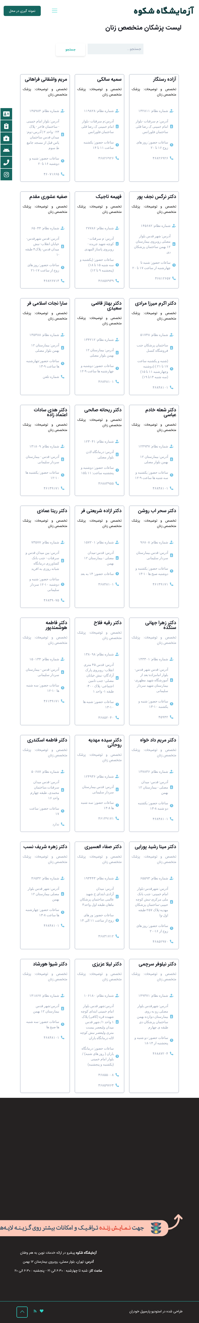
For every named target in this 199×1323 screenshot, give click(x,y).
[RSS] (35, 1311)
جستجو (70, 49)
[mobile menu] (54, 11)
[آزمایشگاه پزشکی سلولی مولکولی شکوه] (164, 11)
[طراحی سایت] (41, 1311)
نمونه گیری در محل (22, 11)
